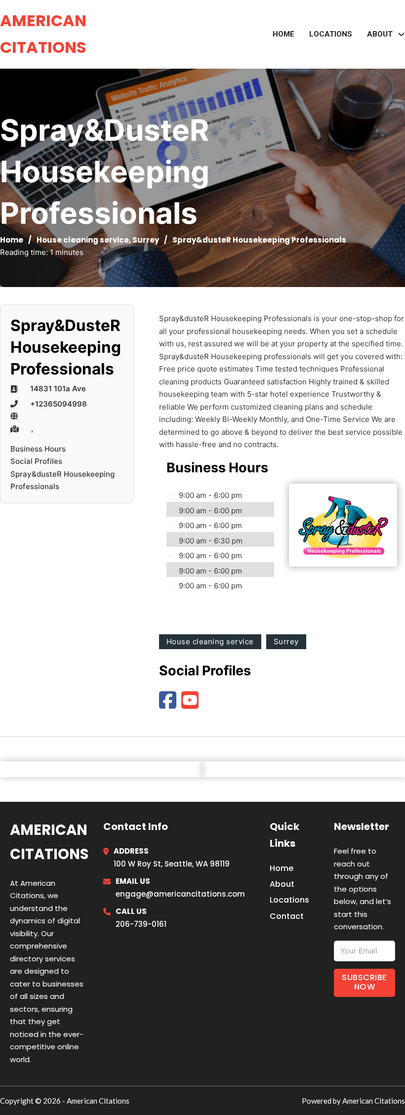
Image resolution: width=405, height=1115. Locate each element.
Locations (330, 34)
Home (283, 34)
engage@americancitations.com (180, 894)
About (282, 884)
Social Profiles (36, 461)
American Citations (43, 33)
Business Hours (38, 449)
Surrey (145, 240)
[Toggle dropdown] (401, 34)
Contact (287, 916)
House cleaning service (83, 240)
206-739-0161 (141, 924)
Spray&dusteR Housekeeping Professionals (62, 480)
